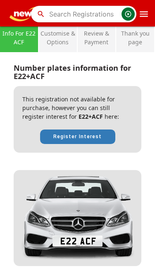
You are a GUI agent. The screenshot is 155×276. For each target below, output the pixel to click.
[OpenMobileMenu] (143, 14)
